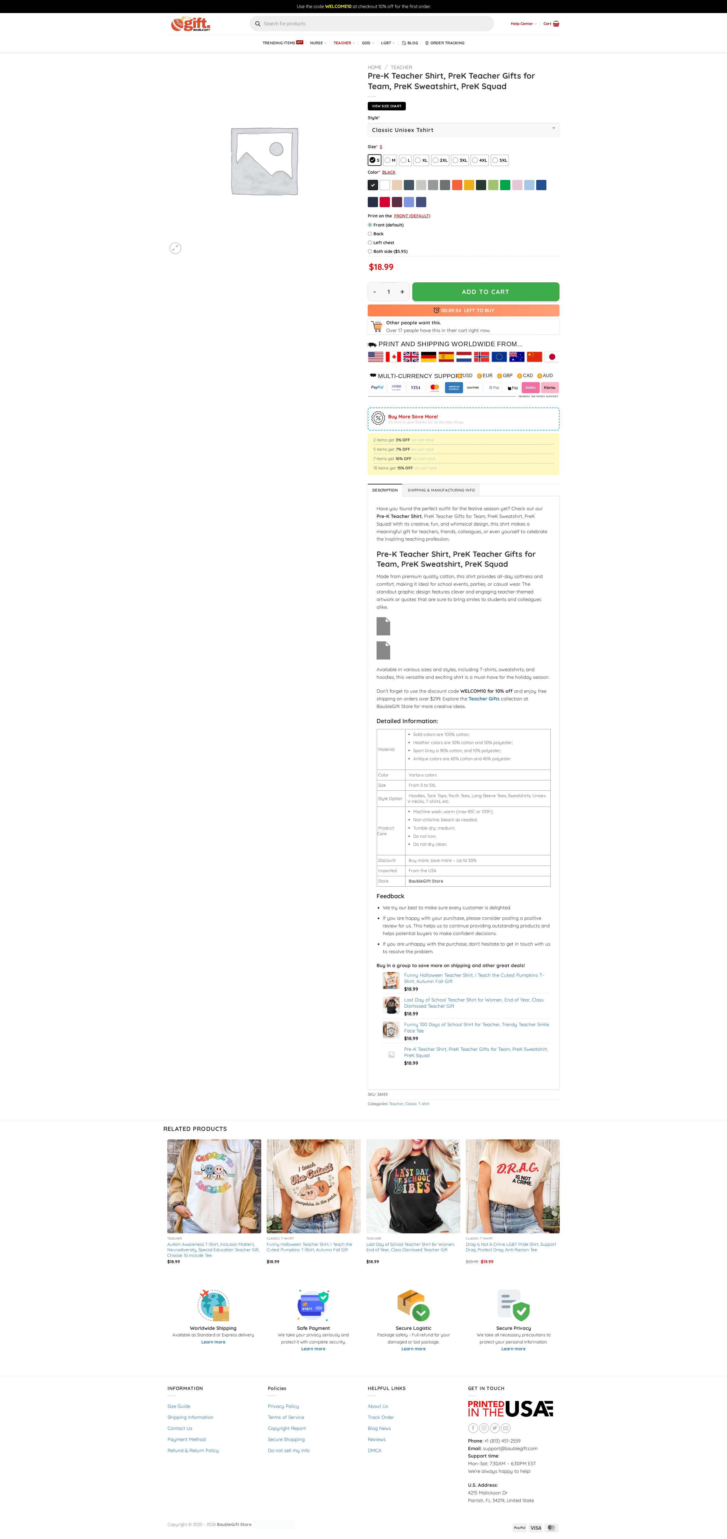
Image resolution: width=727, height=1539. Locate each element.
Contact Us (180, 1428)
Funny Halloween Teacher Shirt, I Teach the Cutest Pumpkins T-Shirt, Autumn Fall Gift (309, 1247)
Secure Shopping (286, 1439)
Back (378, 233)
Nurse (316, 43)
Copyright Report (287, 1428)
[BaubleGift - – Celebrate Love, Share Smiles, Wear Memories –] (196, 23)
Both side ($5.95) (390, 251)
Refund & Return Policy (193, 1450)
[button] (551, 23)
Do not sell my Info (289, 1450)
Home (375, 67)
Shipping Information (191, 1417)
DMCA (374, 1450)
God (366, 43)
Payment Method (187, 1439)
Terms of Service (286, 1417)
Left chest (383, 242)
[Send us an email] (506, 1428)
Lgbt (386, 43)
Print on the (380, 216)
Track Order (381, 1417)
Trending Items (279, 43)
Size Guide (179, 1406)
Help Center (522, 23)
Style (374, 117)
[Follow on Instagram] (484, 1428)
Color (374, 172)
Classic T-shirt (417, 1103)
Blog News (379, 1428)
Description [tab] (385, 490)
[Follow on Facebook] (473, 1428)
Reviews (377, 1439)
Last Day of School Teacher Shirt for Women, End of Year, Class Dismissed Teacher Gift (410, 1247)
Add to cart (486, 291)
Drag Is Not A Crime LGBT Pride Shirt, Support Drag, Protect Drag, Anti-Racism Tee (511, 1247)
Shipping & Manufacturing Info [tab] (441, 490)
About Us (378, 1406)
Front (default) (388, 225)
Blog (413, 43)
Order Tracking (448, 43)
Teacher (342, 43)
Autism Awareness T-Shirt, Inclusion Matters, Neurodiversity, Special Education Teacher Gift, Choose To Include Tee (213, 1250)
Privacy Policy (283, 1406)
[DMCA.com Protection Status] (274, 1524)
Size (372, 146)
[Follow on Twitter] (495, 1428)
